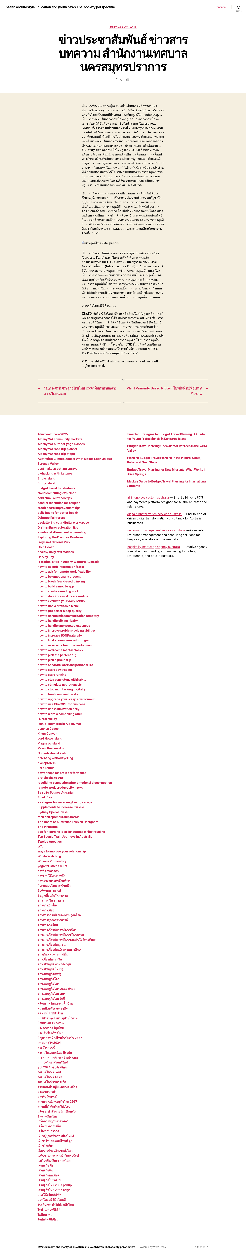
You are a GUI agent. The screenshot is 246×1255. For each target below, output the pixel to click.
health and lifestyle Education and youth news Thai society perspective (60, 7)
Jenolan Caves (48, 728)
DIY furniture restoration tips (58, 527)
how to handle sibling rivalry (58, 620)
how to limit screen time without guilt (64, 640)
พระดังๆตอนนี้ (46, 1047)
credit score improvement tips (59, 508)
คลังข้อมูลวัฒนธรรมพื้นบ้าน (55, 1003)
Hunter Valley (47, 719)
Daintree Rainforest (51, 517)
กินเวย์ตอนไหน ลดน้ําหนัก (54, 885)
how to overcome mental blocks (60, 650)
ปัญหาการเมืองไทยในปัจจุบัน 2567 (60, 1038)
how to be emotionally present (59, 576)
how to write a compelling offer (60, 714)
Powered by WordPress (152, 1246)
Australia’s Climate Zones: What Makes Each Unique (75, 459)
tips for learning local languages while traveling (71, 832)
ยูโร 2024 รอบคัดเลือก (52, 1067)
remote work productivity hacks (60, 787)
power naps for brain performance (62, 773)
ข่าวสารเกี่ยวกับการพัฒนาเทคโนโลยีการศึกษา (67, 939)
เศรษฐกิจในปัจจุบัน (49, 1180)
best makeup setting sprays (57, 468)
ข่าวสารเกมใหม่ (48, 925)
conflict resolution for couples (59, 503)
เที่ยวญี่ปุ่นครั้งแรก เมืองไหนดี (56, 1136)
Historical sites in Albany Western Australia (68, 562)
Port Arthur (46, 768)
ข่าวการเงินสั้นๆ (48, 905)
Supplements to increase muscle (61, 807)
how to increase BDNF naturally (60, 635)
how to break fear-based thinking (61, 581)
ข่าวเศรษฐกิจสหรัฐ (49, 974)
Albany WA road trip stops (56, 454)
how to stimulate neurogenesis (60, 684)
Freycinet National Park (54, 542)
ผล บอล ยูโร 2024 (49, 1042)
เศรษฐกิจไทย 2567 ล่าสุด (54, 1190)
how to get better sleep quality (60, 611)
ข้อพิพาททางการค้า (50, 890)
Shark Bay (45, 797)
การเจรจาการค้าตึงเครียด (54, 881)
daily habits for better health (58, 512)
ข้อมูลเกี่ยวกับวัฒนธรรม (53, 895)
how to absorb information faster (61, 567)
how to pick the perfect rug (57, 655)
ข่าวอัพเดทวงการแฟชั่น (52, 954)
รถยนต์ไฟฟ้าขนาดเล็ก (52, 1082)
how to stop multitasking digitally (61, 689)
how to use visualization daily (58, 709)
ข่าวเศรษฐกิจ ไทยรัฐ (50, 969)
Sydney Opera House (53, 812)
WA (40, 846)
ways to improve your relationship (62, 851)
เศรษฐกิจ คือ (45, 1165)
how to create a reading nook (58, 591)
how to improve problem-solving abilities (67, 630)
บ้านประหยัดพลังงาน (51, 1023)
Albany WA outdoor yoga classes (61, 444)
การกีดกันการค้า (48, 871)
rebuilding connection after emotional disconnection (75, 782)
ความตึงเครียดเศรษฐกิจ (53, 1008)
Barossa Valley (48, 463)
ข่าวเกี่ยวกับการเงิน (50, 959)
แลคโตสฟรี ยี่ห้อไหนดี (52, 1200)
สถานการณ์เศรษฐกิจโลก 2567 (57, 1101)
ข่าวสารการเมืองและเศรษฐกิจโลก (59, 915)
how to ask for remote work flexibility (64, 571)
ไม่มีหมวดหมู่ (46, 1214)
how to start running (52, 675)
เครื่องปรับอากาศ (48, 1131)
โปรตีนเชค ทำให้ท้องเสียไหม (56, 1204)
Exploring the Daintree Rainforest (61, 537)
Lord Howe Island (50, 738)
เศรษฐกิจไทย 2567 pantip (123, 27)
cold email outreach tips (55, 498)
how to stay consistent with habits (62, 679)
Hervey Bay (46, 557)
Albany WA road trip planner (57, 449)
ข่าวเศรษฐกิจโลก (49, 979)
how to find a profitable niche (58, 606)
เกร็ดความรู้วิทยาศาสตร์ (53, 1121)
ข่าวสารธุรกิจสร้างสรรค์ (53, 920)
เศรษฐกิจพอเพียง (48, 1175)
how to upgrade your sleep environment (66, 699)
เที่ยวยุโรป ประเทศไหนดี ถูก (55, 1141)
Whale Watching (49, 856)
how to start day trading (55, 670)
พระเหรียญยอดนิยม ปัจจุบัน (55, 1052)
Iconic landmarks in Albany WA (59, 724)
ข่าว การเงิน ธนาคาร (51, 900)
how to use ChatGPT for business (61, 704)
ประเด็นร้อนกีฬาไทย (50, 1033)
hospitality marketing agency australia (153, 547)
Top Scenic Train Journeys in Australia (65, 836)
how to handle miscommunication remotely (68, 616)
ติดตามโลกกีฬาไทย (50, 1013)
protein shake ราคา (51, 777)
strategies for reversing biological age (65, 802)
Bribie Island (46, 478)
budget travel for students (56, 488)
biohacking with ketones (55, 473)
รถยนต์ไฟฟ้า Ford (49, 1072)
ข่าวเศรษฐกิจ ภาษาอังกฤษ (54, 964)
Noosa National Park (52, 753)
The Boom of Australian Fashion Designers (68, 822)
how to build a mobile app (56, 586)
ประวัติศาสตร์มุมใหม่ (51, 1028)
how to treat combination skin (58, 694)
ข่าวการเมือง (46, 910)
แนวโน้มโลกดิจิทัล (49, 1195)
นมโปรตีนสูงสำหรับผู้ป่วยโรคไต (58, 1018)
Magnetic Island (49, 743)
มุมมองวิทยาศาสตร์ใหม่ (53, 1062)
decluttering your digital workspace (63, 522)
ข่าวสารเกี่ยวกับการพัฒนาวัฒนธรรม (61, 935)
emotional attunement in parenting (62, 532)
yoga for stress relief (52, 866)
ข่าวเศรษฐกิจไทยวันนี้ (51, 998)
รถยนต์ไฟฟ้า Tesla (50, 1077)
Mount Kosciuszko (51, 748)
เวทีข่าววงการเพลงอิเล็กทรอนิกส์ (58, 1155)
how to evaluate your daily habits (61, 601)
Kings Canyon (47, 733)
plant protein (47, 763)
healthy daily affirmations (56, 552)
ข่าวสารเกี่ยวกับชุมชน (51, 944)
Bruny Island (46, 483)
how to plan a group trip (54, 660)
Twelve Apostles (50, 841)
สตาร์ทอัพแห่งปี (47, 1097)
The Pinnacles (48, 827)
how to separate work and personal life (65, 665)
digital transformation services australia (154, 514)
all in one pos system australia (148, 497)
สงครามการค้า (47, 1092)
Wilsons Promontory (52, 861)
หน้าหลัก (221, 7)
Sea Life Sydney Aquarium (56, 792)
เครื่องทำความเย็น (49, 1126)
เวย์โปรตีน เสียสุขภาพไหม (54, 1160)
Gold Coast (46, 547)
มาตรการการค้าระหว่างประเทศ (58, 1057)
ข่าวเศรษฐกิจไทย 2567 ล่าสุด (56, 989)
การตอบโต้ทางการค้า (51, 876)
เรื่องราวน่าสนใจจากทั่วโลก (55, 1150)
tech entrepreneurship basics (58, 817)
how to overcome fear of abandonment (65, 645)
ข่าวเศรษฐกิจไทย (49, 984)
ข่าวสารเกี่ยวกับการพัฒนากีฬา (57, 930)
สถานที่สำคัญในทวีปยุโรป (54, 1106)
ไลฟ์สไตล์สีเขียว (48, 1219)
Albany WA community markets (60, 439)
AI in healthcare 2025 (53, 434)
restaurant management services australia (156, 530)
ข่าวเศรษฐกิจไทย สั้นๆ (51, 993)
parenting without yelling (55, 758)
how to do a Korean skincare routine (63, 596)
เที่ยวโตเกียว (45, 1146)
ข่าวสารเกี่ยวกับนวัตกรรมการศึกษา (60, 949)
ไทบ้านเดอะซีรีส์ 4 (49, 1209)
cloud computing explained (57, 493)
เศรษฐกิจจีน (45, 1170)
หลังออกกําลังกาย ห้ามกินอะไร (57, 1111)
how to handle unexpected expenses (64, 625)
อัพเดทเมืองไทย (48, 1116)
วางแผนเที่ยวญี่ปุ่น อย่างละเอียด (57, 1087)
